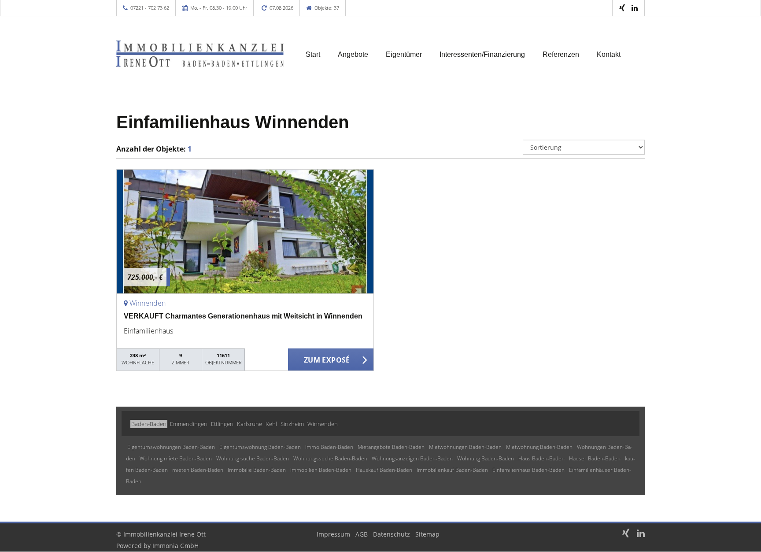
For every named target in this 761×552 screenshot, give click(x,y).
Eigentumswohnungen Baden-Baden (171, 447)
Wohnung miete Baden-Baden (176, 458)
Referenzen (561, 54)
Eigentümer (404, 54)
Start (313, 54)
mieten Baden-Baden (197, 470)
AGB (361, 534)
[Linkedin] (635, 7)
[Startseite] (200, 54)
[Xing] (622, 7)
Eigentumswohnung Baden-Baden (260, 447)
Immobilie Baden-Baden (257, 470)
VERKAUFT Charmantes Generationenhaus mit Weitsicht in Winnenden (243, 316)
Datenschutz (391, 534)
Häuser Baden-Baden (595, 458)
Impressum (333, 534)
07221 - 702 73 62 (149, 7)
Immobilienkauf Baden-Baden (452, 470)
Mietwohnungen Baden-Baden (465, 447)
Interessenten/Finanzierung (482, 54)
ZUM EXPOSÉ (327, 360)
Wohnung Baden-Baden (485, 458)
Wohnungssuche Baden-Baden (330, 458)
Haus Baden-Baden (541, 458)
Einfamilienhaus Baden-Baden (528, 470)
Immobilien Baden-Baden (320, 470)
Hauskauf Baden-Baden (384, 470)
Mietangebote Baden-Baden (391, 447)
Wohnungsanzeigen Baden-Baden (412, 458)
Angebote (353, 54)
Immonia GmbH (175, 545)
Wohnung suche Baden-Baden (252, 458)
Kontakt (609, 54)
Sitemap (427, 534)
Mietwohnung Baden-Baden (539, 447)
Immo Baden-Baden (329, 447)
